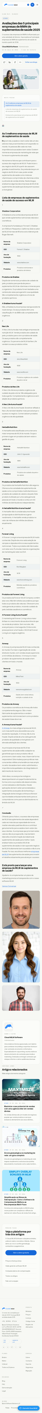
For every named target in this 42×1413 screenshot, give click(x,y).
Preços (28, 1315)
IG (20, 1347)
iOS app (4, 1341)
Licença (28, 1318)
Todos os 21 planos (8, 1367)
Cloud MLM (6, 14)
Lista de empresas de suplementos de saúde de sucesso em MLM (21, 110)
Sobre (28, 1357)
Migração (29, 1371)
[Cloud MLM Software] (10, 4)
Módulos (28, 1311)
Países (7, 1408)
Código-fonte (30, 1321)
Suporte (28, 1364)
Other (5, 18)
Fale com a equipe (11, 1281)
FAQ (3, 1384)
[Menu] (37, 5)
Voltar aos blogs (31, 62)
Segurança (29, 1367)
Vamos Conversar (9, 886)
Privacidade (14, 1408)
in (3, 1347)
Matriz (4, 1361)
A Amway (6, 728)
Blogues (15, 14)
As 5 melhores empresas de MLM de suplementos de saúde (18, 104)
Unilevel (4, 1364)
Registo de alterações (29, 1326)
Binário (4, 1357)
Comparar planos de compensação (17, 1271)
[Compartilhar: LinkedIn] (9, 62)
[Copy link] (20, 62)
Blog (3, 1381)
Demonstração (7, 1388)
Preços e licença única (13, 1261)
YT (12, 1347)
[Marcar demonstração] (32, 5)
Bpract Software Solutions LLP (11, 1403)
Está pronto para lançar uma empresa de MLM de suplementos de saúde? (21, 116)
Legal (4, 1391)
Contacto (29, 1361)
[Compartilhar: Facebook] (15, 62)
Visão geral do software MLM (15, 1266)
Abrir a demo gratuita (21, 56)
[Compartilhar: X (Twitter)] (4, 62)
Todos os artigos (11, 1276)
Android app (15, 1341)
